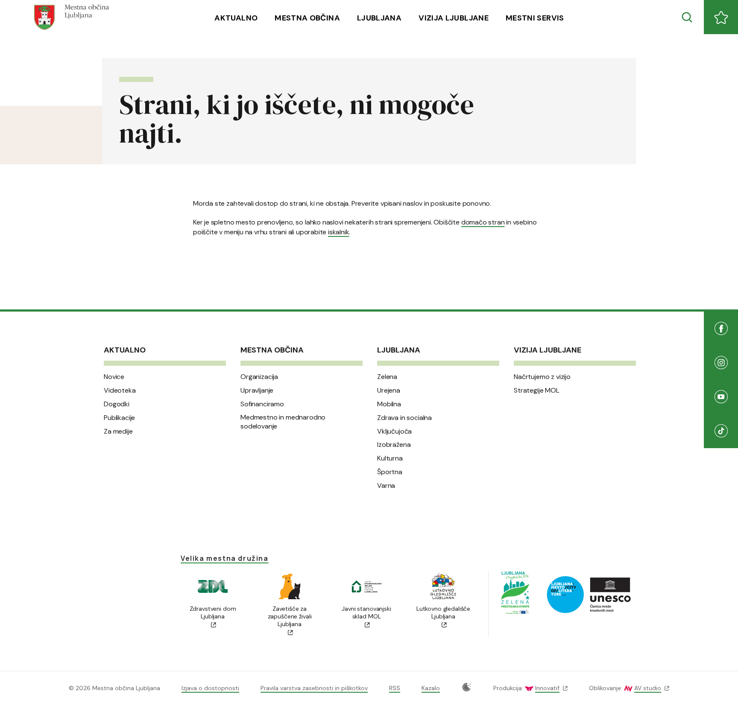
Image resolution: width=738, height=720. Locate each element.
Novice (114, 377)
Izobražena (393, 444)
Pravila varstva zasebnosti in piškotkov (314, 688)
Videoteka (120, 390)
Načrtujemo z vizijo (542, 377)
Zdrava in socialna (404, 418)
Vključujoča (394, 431)
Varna (386, 485)
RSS (394, 688)
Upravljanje (256, 390)
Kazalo (431, 688)
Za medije (118, 431)
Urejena (388, 390)
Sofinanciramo (262, 404)
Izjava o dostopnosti (210, 688)
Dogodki (116, 404)
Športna (389, 472)
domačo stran (483, 222)
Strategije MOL (536, 390)
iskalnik (338, 231)
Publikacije (119, 418)
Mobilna (389, 404)
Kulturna (390, 458)
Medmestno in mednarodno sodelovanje (282, 422)
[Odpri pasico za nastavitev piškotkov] (466, 687)
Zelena (387, 377)
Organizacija (259, 377)
